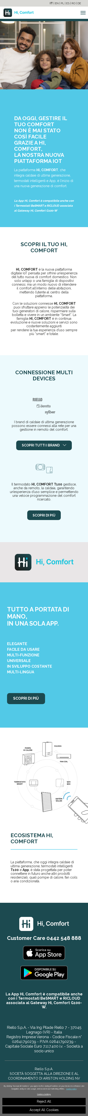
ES (67, 3)
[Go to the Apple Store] (44, 955)
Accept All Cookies (44, 1110)
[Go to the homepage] (17, 13)
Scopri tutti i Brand (41, 445)
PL (62, 3)
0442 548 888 (63, 938)
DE (79, 3)
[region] (44, 1099)
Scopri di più (44, 515)
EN (57, 3)
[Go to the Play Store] (44, 975)
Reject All (44, 1101)
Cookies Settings (44, 1094)
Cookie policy (71, 1089)
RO (73, 3)
